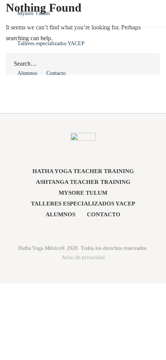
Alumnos (60, 214)
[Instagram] (92, 230)
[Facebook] (74, 230)
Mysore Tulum (83, 193)
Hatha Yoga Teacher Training (83, 171)
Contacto (103, 214)
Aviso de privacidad (83, 257)
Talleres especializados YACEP (83, 203)
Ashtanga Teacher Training (83, 182)
